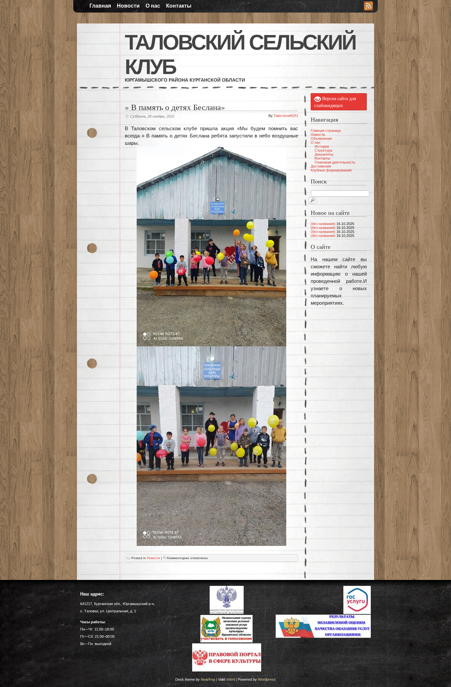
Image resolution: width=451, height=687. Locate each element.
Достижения (321, 166)
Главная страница (326, 131)
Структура (323, 150)
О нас (153, 6)
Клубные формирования (331, 170)
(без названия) (323, 224)
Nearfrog (208, 679)
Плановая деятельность (335, 162)
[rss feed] (368, 6)
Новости (128, 6)
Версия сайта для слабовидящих (335, 102)
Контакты (178, 6)
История (322, 146)
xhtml (230, 679)
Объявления (321, 138)
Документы (324, 154)
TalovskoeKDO (286, 116)
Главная (100, 6)
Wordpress (267, 679)
